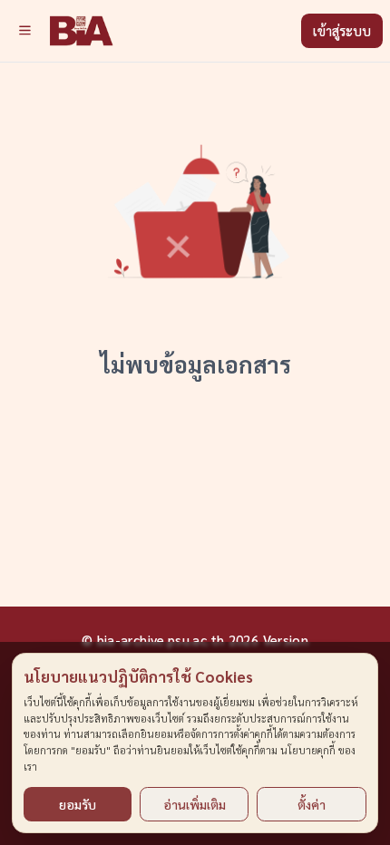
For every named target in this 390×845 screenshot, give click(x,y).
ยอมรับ (77, 804)
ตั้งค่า (311, 804)
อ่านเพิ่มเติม (194, 804)
